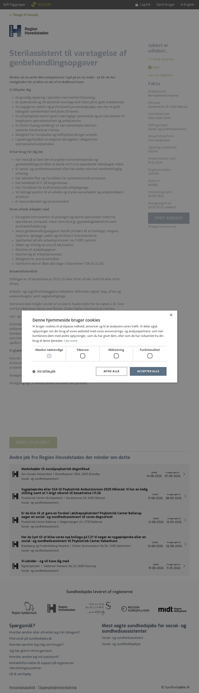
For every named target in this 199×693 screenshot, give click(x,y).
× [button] (170, 315)
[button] (43, 371)
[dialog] (99, 347)
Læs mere (70, 341)
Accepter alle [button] (148, 371)
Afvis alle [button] (112, 371)
